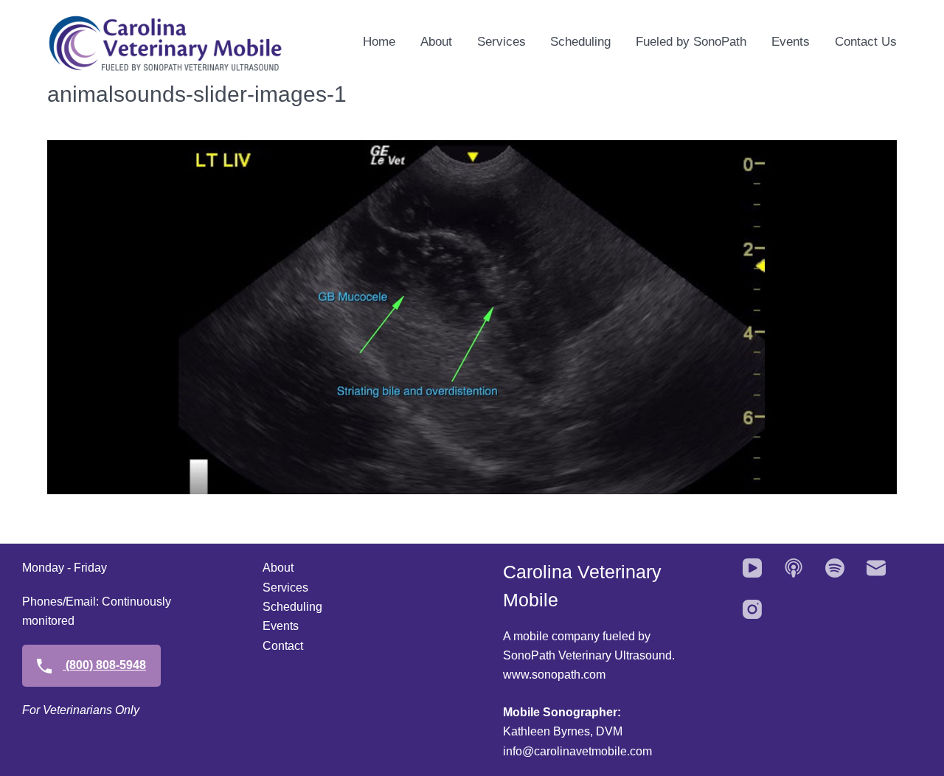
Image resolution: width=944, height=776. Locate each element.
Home (379, 42)
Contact (283, 646)
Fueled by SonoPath (691, 42)
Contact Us (866, 42)
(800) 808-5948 (104, 665)
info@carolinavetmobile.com (577, 751)
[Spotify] (834, 568)
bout (282, 567)
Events (790, 42)
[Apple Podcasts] (793, 568)
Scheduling (580, 42)
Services (501, 42)
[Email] (876, 568)
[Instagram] (752, 609)
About (436, 42)
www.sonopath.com (554, 674)
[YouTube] (752, 568)
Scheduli (286, 606)
